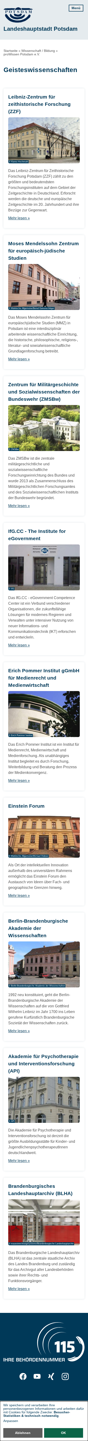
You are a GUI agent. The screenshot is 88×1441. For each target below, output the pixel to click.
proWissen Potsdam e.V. (22, 54)
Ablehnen (23, 1433)
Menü (76, 8)
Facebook (23, 1376)
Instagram (65, 1376)
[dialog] (44, 1421)
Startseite (11, 51)
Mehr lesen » (19, 218)
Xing (51, 1376)
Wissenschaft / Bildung (38, 51)
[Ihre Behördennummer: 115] (44, 1342)
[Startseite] (18, 15)
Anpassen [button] (10, 1421)
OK (63, 1433)
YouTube (37, 1376)
